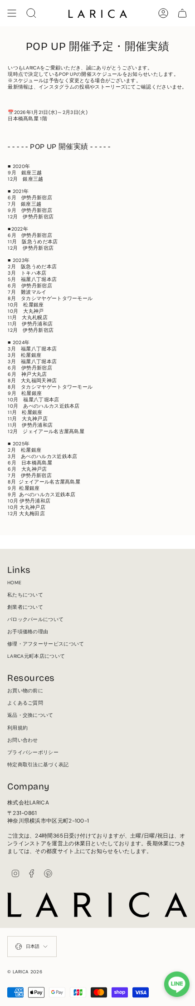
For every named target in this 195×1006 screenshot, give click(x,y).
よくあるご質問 (25, 703)
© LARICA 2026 (24, 972)
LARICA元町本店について (36, 656)
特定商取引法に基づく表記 (38, 765)
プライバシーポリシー (32, 752)
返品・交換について (30, 715)
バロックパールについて (35, 619)
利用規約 (17, 728)
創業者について (25, 607)
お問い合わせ (22, 740)
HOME (14, 583)
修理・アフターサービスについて (45, 644)
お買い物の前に (25, 691)
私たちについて (25, 595)
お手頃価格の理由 (27, 632)
